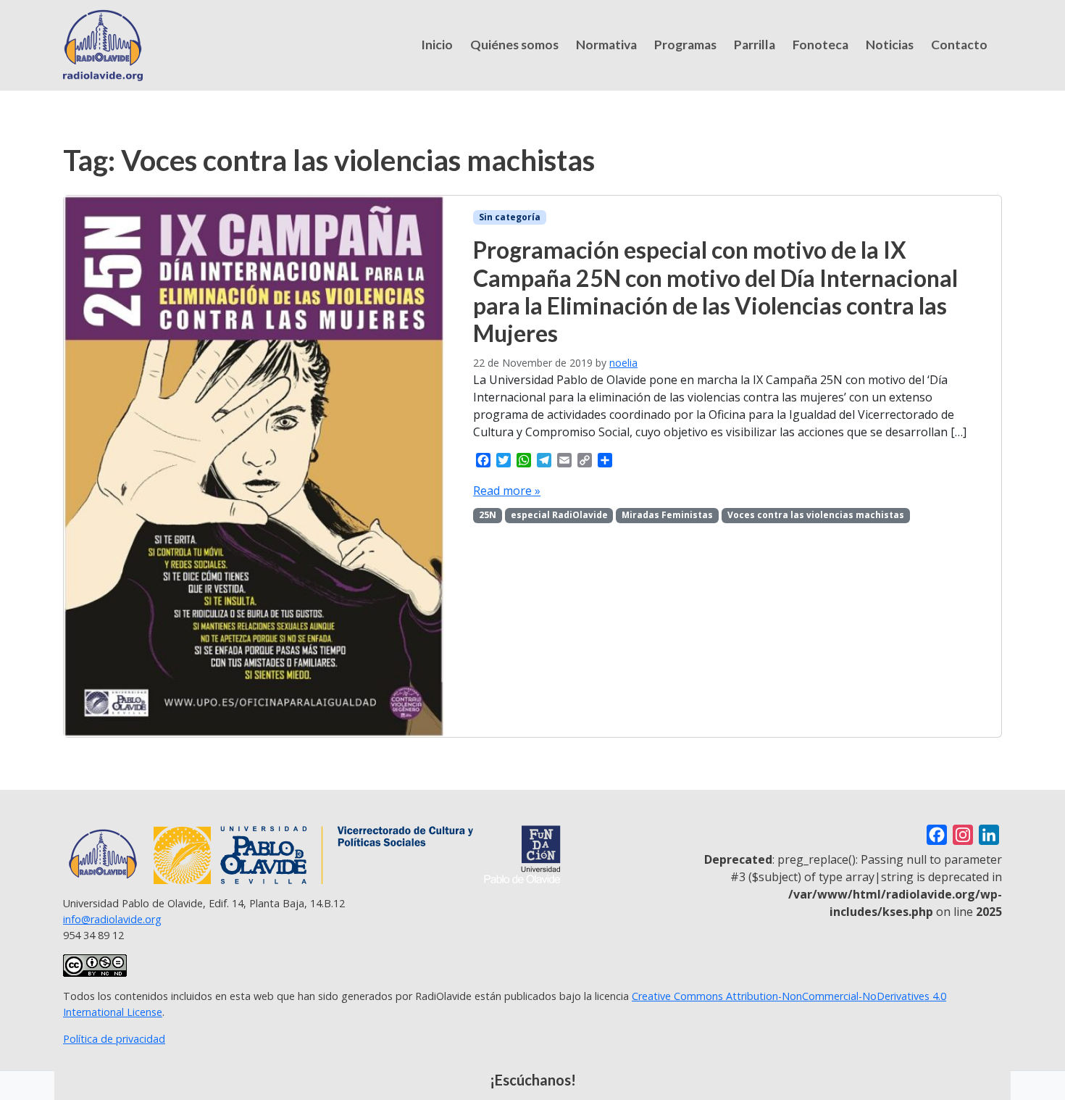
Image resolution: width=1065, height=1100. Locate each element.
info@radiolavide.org (112, 919)
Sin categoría (509, 217)
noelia (623, 363)
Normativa (606, 44)
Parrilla (754, 44)
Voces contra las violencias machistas (815, 515)
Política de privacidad (114, 1039)
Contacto (959, 44)
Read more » (506, 491)
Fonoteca (820, 44)
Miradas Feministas (667, 515)
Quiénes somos (514, 44)
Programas (685, 44)
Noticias (890, 44)
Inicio (437, 44)
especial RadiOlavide (559, 515)
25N (487, 515)
